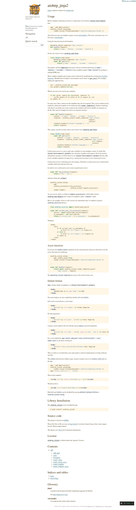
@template (56, 458)
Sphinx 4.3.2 (90, 506)
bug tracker (73, 424)
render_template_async (61, 466)
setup (55, 455)
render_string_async (60, 462)
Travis (61, 430)
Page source (108, 506)
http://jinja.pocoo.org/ (60, 494)
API (51, 450)
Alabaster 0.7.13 (100, 506)
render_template (58, 464)
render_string (57, 460)
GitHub (66, 420)
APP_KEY (56, 453)
